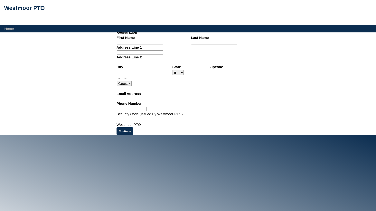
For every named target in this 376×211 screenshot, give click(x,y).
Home (9, 28)
